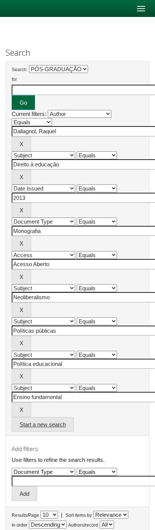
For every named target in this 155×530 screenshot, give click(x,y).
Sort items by (78, 515)
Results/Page (25, 515)
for (14, 79)
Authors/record (83, 525)
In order (19, 525)
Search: (19, 69)
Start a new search (43, 424)
